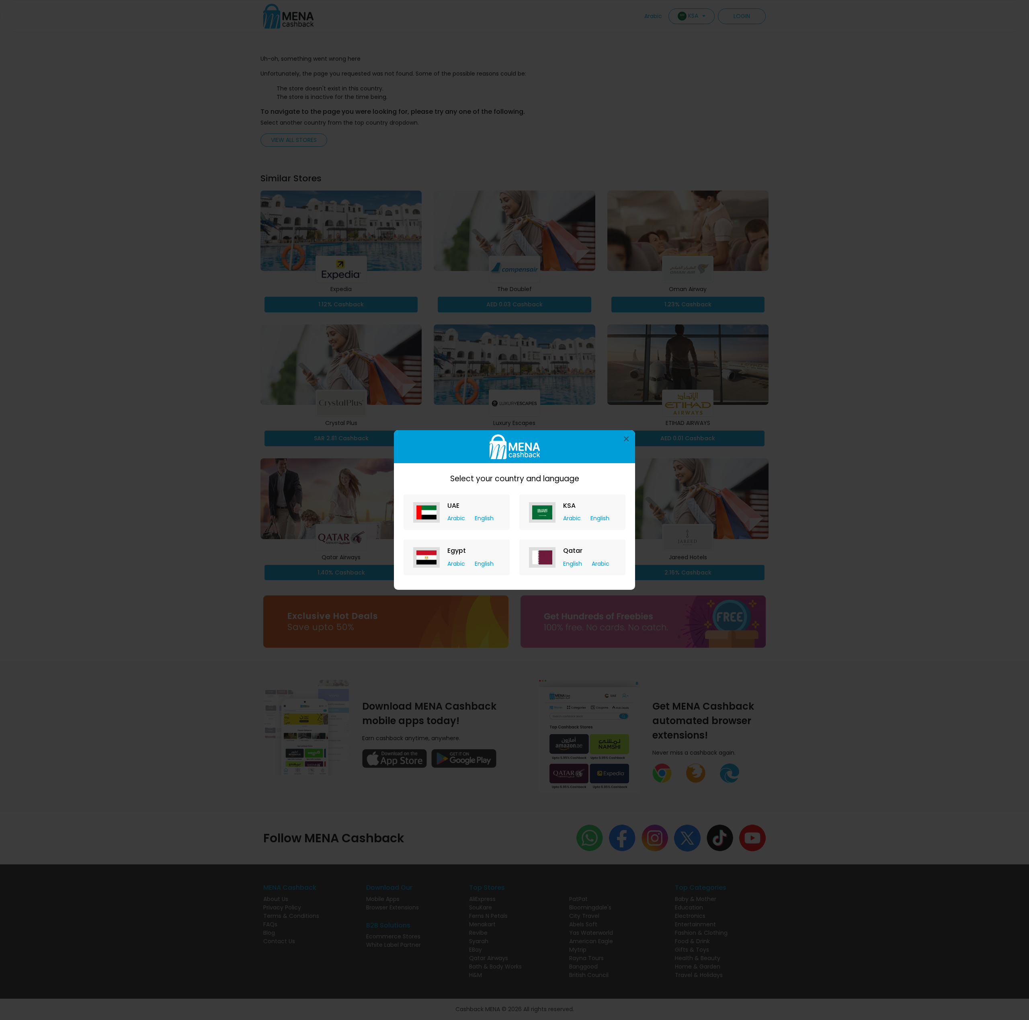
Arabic (457, 518)
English (484, 518)
